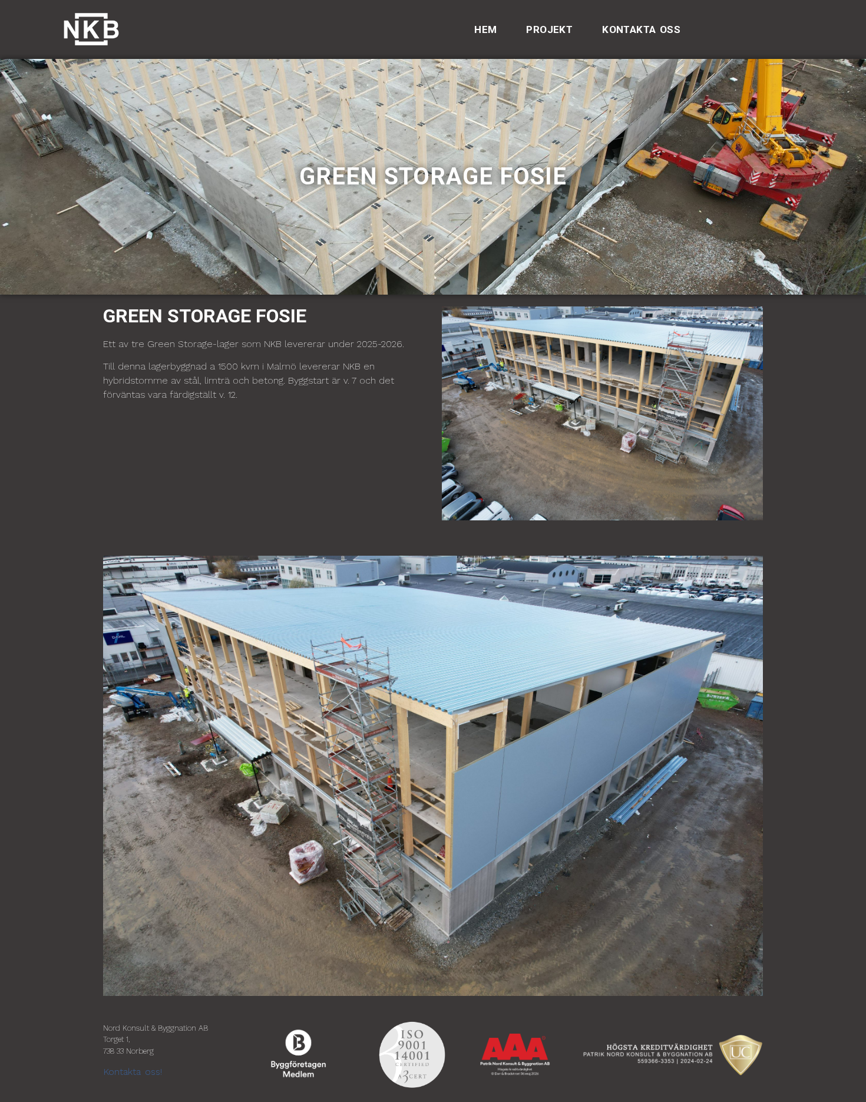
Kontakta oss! (132, 1071)
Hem (485, 29)
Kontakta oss (641, 29)
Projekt (549, 29)
